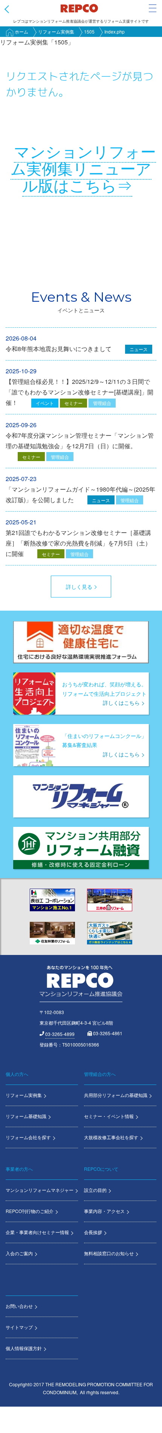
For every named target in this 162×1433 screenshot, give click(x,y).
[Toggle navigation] (152, 8)
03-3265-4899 (60, 1034)
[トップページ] (79, 8)
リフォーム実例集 (56, 31)
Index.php (114, 31)
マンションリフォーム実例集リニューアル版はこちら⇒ (83, 168)
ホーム (21, 31)
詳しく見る (79, 586)
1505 (89, 31)
